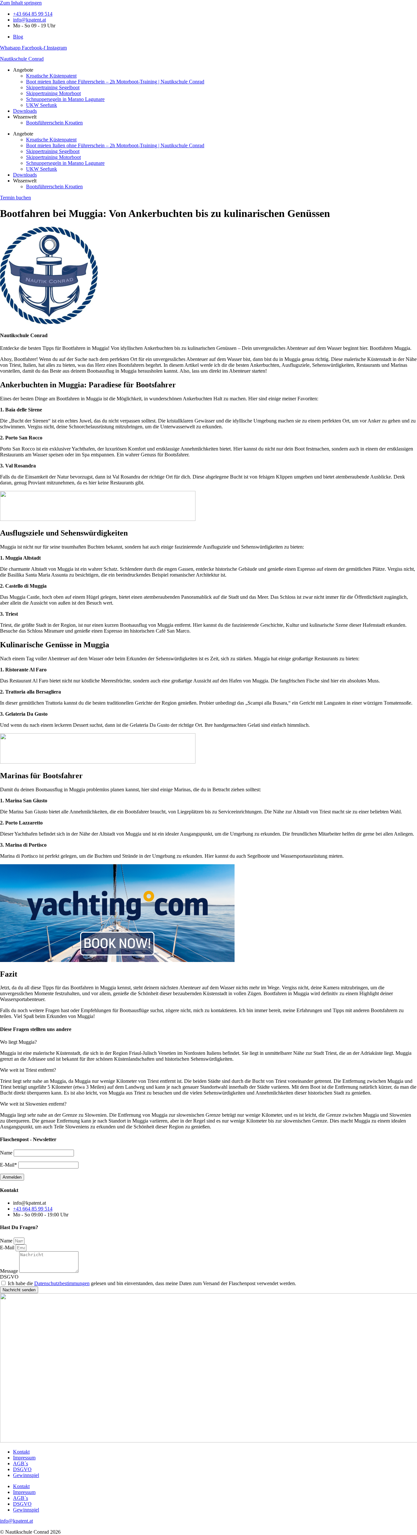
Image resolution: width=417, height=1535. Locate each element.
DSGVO (9, 1277)
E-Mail (8, 1247)
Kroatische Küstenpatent (51, 76)
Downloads (25, 111)
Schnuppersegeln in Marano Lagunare (65, 99)
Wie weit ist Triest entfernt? (28, 1070)
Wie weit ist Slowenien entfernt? (33, 1104)
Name (7, 1240)
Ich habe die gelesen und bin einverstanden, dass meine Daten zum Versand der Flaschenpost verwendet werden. (152, 1283)
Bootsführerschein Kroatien (54, 122)
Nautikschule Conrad (22, 59)
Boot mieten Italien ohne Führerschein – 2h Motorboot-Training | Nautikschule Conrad (115, 81)
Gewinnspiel (26, 1475)
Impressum (24, 1457)
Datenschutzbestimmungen (62, 1283)
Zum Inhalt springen (21, 3)
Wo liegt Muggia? (18, 1042)
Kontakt (21, 1452)
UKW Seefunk (41, 105)
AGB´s (20, 1463)
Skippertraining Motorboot (53, 93)
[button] (208, 1042)
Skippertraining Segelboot (52, 87)
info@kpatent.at (16, 1521)
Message (9, 1271)
